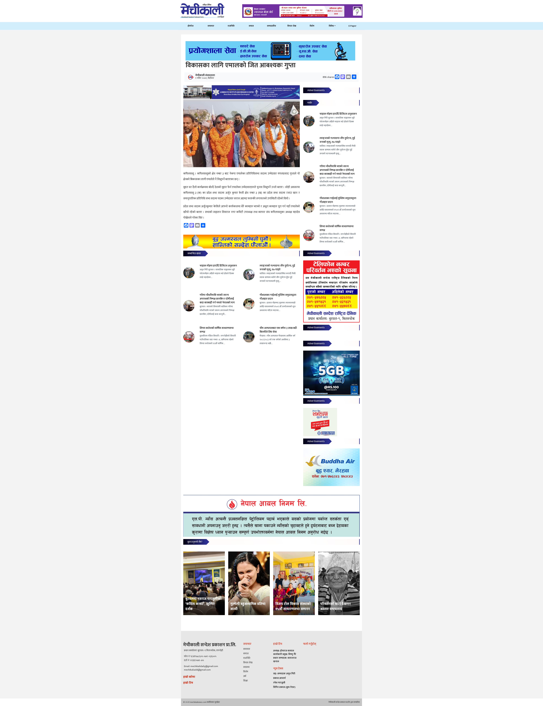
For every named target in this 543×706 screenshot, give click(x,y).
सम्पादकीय (271, 26)
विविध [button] (331, 26)
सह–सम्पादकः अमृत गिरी (284, 674)
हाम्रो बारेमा (189, 676)
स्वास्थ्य (246, 667)
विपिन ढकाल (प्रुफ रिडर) (284, 687)
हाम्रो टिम (188, 682)
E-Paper (352, 26)
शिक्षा (245, 681)
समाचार (211, 26)
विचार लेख (291, 26)
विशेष (312, 26)
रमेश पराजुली (279, 683)
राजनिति (231, 26)
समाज (251, 26)
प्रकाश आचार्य (279, 678)
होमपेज (190, 26)
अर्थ (244, 676)
